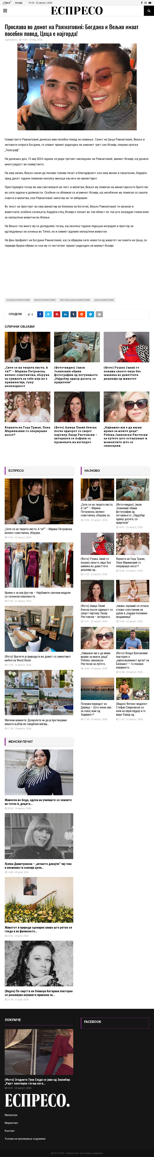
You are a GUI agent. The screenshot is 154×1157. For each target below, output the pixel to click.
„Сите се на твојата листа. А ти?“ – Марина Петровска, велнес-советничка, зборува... (38, 531)
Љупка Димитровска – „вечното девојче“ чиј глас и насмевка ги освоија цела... (38, 865)
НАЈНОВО (92, 470)
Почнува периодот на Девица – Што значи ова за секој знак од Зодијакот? (96, 709)
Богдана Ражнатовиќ (18, 300)
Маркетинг (11, 1122)
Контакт (10, 1130)
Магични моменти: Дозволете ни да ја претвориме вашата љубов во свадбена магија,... (36, 722)
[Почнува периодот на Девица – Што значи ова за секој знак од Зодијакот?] (97, 689)
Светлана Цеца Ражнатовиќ (75, 300)
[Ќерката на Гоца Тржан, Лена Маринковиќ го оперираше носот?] (132, 544)
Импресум (11, 1115)
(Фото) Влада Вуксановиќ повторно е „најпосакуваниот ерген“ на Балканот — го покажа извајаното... (132, 660)
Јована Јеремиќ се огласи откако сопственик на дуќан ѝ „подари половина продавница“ (132, 611)
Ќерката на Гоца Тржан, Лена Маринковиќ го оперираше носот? (27, 431)
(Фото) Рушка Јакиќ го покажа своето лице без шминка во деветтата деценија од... (96, 564)
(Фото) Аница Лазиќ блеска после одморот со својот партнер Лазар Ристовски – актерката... (97, 611)
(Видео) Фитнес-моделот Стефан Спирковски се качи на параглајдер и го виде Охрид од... (131, 709)
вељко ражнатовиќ (44, 300)
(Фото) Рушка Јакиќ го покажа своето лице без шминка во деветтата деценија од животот (122, 373)
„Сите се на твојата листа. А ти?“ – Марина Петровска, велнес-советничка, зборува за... (97, 510)
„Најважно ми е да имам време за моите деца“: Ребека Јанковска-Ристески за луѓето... (95, 658)
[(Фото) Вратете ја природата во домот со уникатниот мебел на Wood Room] (39, 629)
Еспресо (12, 39)
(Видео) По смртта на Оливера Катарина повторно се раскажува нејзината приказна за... (39, 993)
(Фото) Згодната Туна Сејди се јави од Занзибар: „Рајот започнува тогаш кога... (37, 1081)
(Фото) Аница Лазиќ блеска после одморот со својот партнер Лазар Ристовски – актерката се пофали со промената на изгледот (75, 434)
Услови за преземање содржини (25, 1138)
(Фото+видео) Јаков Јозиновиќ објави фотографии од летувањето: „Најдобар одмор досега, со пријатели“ (76, 375)
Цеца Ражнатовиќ (104, 300)
